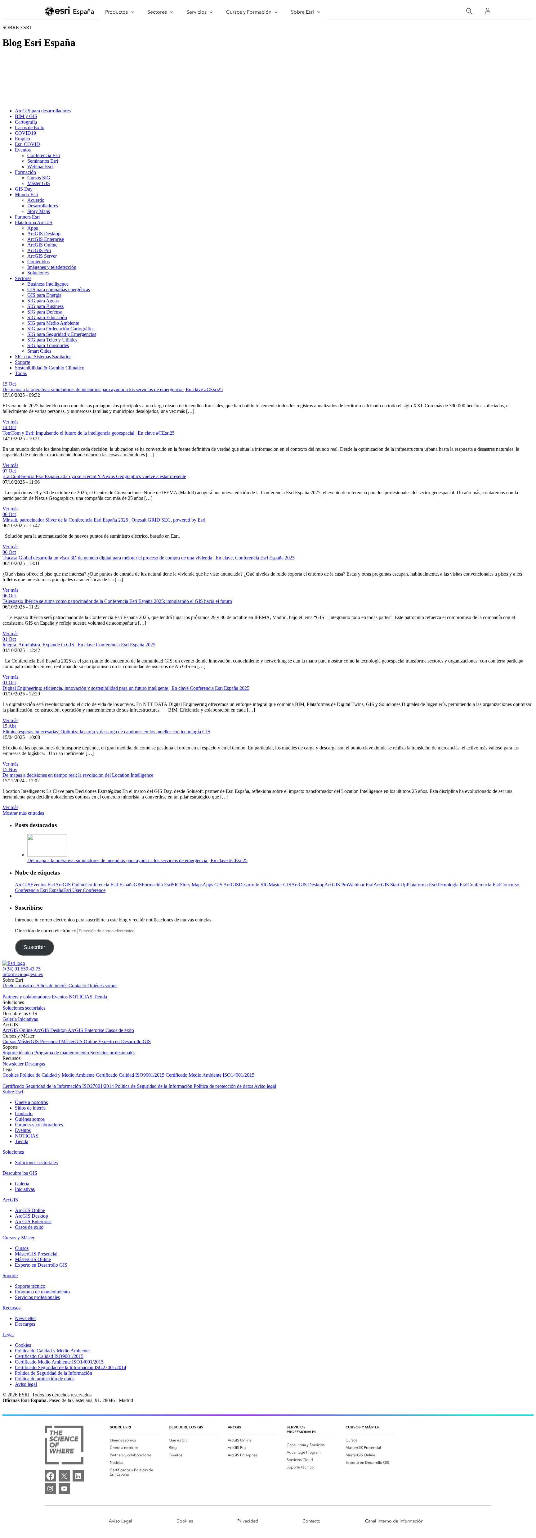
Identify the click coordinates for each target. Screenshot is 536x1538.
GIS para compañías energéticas (58, 289)
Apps (32, 228)
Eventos (23, 149)
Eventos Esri (42, 884)
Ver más (10, 421)
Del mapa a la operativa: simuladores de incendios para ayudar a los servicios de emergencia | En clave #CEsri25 (112, 389)
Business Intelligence (48, 284)
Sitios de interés (53, 985)
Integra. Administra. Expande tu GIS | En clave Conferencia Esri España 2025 (78, 644)
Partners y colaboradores (27, 996)
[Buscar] (469, 11)
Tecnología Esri (452, 884)
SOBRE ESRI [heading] (120, 1427)
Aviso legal (265, 1086)
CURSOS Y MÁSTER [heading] (363, 1427)
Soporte (22, 362)
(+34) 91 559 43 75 (21, 968)
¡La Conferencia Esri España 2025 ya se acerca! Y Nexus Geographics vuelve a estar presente (94, 476)
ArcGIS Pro (39, 250)
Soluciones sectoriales (23, 1008)
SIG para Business (45, 306)
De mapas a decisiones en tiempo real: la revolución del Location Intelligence (77, 775)
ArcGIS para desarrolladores (43, 110)
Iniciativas (28, 1019)
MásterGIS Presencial (39, 1041)
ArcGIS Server (42, 256)
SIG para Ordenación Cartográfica (61, 328)
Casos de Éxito (29, 127)
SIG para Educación (47, 317)
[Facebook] (50, 1475)
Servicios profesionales (112, 1052)
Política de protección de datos (224, 1086)
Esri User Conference (84, 890)
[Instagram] (50, 1488)
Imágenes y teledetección (51, 267)
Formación (25, 172)
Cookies (11, 1075)
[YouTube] (64, 1488)
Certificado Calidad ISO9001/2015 (131, 1075)
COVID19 (25, 133)
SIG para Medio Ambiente (53, 323)
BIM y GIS (26, 116)
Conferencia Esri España (109, 884)
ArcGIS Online (42, 244)
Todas (21, 373)
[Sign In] (488, 11)
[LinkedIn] (78, 1475)
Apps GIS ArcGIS (221, 884)
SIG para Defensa (44, 311)
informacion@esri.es (22, 974)
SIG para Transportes (48, 345)
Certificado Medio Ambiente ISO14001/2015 (210, 1075)
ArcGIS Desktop (43, 233)
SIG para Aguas (43, 300)
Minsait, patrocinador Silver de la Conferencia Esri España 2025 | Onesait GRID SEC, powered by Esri (103, 519)
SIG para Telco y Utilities (52, 339)
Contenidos (38, 261)
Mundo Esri (26, 194)
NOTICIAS (81, 996)
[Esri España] (69, 11)
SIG (176, 884)
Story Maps (38, 211)
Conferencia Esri (43, 155)
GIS (138, 884)
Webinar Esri (40, 166)
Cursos (9, 1041)
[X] (64, 1475)
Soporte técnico (18, 1052)
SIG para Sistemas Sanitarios (43, 356)
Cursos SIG (38, 177)
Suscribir (34, 947)
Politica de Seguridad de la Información (154, 1086)
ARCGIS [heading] (234, 1427)
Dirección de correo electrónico (46, 930)
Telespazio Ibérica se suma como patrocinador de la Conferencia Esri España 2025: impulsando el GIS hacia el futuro (117, 601)
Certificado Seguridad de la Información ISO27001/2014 (58, 1086)
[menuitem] (134, 1440)
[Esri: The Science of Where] (64, 1446)
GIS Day (24, 189)
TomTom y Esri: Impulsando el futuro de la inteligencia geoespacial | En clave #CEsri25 (88, 433)
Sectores (23, 278)
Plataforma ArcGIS (33, 222)
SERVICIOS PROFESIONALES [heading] (301, 1429)
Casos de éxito (119, 1030)
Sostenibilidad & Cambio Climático (49, 367)
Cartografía (26, 121)
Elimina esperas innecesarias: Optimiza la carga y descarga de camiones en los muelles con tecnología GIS (106, 731)
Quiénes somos (102, 985)
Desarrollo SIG (254, 884)
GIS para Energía (44, 295)
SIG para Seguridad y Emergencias (61, 334)
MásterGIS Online (79, 1041)
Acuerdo (35, 200)
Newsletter (13, 1063)
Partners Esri (27, 216)
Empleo (22, 138)
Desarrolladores (42, 205)
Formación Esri (157, 884)
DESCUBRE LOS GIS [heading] (186, 1427)
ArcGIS (22, 884)
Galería (10, 1019)
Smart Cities (39, 351)
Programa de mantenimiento (62, 1052)
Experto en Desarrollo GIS (124, 1041)
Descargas (35, 1063)
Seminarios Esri (42, 161)
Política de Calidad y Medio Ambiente (58, 1075)
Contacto (78, 985)
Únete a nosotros (19, 985)
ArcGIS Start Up (390, 884)
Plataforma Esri (422, 884)
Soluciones (38, 272)
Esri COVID (27, 144)
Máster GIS (38, 183)
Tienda (100, 996)
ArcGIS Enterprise (45, 239)
